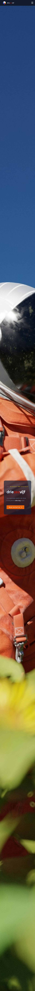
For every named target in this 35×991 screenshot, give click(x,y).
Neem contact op (14, 507)
